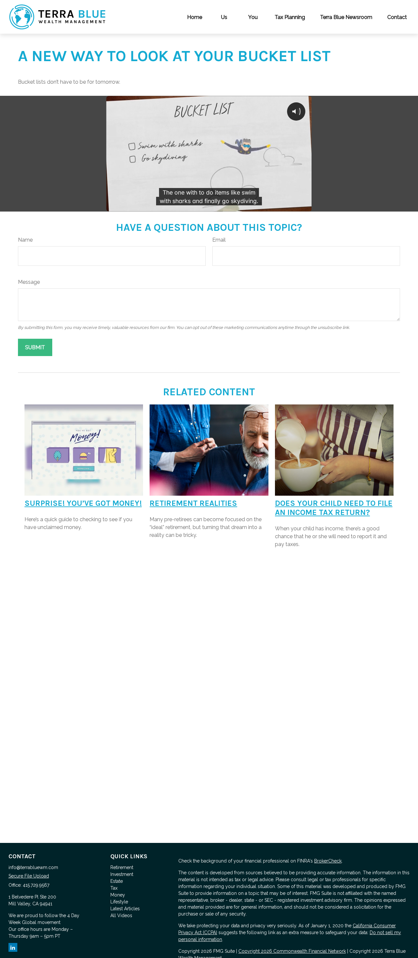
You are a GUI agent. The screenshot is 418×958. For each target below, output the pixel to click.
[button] (195, 17)
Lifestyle (119, 901)
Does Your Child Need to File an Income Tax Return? (334, 508)
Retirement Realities (193, 503)
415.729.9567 (36, 885)
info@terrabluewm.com (33, 867)
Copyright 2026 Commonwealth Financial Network (292, 951)
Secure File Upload (28, 876)
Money (117, 895)
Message (29, 282)
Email (219, 240)
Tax (114, 888)
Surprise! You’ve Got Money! (83, 503)
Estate (116, 881)
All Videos (121, 915)
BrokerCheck (328, 861)
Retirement (121, 867)
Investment (121, 874)
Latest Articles (125, 908)
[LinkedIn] (12, 947)
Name (25, 240)
